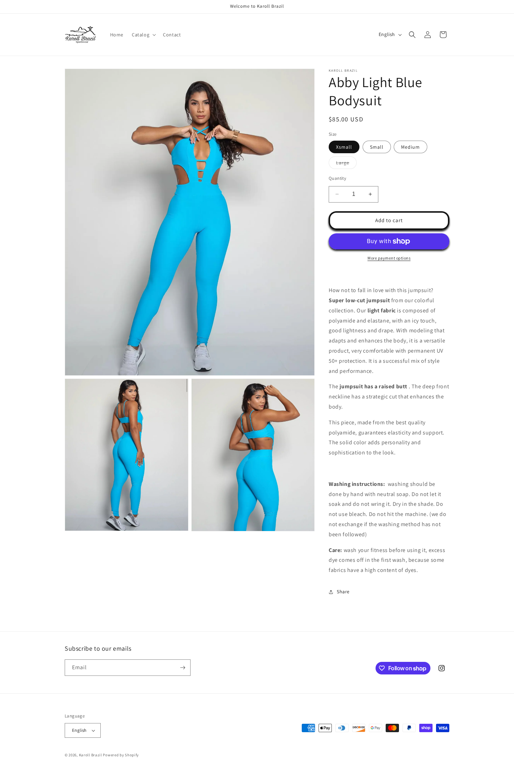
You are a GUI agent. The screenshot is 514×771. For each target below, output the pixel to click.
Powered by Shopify (121, 754)
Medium (410, 147)
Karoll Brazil (90, 754)
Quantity (337, 178)
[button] (143, 34)
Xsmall (344, 147)
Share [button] (343, 591)
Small (377, 147)
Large (346, 164)
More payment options (389, 258)
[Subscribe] (182, 667)
